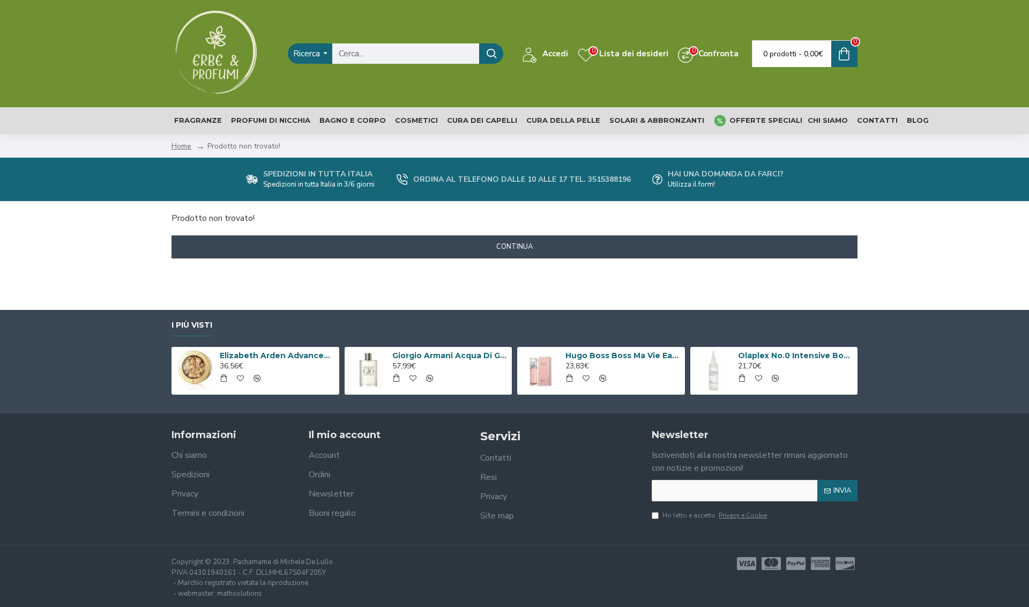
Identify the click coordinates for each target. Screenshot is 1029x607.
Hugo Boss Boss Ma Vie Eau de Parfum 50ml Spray (623, 355)
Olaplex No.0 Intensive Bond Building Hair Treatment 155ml (796, 355)
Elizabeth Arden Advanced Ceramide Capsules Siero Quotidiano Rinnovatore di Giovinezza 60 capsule (277, 355)
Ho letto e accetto (714, 515)
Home (181, 146)
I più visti (192, 325)
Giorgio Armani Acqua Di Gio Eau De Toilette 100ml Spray (450, 355)
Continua (514, 246)
